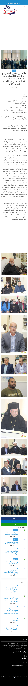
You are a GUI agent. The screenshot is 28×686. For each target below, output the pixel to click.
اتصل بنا (10, 3)
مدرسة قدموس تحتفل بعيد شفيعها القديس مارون (10, 628)
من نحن (16, 3)
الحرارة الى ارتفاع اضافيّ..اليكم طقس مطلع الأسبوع (11, 572)
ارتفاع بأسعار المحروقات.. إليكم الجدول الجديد (11, 562)
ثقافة (14, 70)
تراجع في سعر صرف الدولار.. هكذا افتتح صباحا (11, 533)
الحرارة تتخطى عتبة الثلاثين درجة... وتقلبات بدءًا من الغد (11, 552)
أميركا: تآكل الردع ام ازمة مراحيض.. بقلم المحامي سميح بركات (11, 589)
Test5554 (15, 620)
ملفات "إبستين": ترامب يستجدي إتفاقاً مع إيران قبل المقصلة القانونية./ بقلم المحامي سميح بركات (11, 611)
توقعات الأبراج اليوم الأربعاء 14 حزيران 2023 (11, 542)
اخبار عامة (15, 530)
